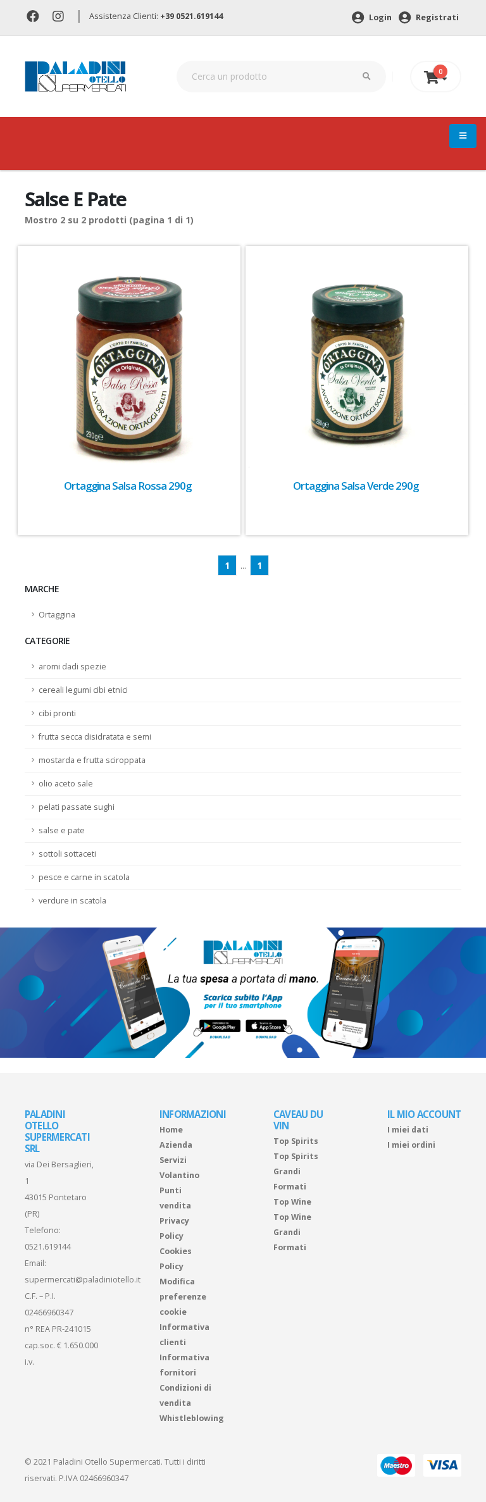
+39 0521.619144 (191, 16)
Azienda (175, 1144)
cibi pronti (57, 713)
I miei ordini (411, 1144)
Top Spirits (295, 1141)
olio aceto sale (66, 783)
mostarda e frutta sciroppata (92, 760)
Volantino (179, 1175)
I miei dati (407, 1129)
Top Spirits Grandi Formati (295, 1171)
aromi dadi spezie (72, 666)
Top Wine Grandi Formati (292, 1232)
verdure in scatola (72, 900)
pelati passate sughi (77, 807)
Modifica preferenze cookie (182, 1296)
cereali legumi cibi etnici (83, 690)
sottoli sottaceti (67, 853)
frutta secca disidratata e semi (95, 736)
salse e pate (62, 830)
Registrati (436, 17)
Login (379, 17)
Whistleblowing (191, 1418)
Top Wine (292, 1201)
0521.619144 (48, 1246)
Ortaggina (57, 614)
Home (171, 1129)
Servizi (173, 1160)
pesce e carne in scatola (84, 877)
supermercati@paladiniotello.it (82, 1279)
